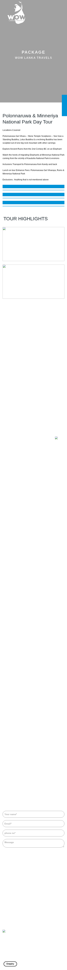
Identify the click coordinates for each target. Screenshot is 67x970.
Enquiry (10, 964)
